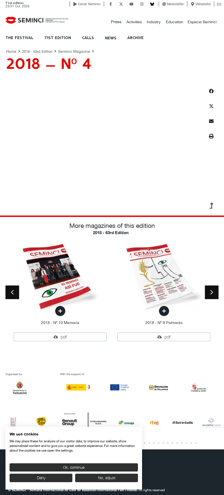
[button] (116, 22)
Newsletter (175, 4)
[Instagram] (142, 4)
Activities (134, 22)
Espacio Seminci (202, 22)
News (110, 38)
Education (174, 22)
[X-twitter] (121, 4)
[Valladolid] (192, 4)
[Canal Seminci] (75, 4)
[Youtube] (131, 4)
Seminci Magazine (74, 51)
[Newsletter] (164, 4)
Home (11, 51)
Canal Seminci (89, 4)
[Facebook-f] (110, 4)
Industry (154, 22)
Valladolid (203, 4)
